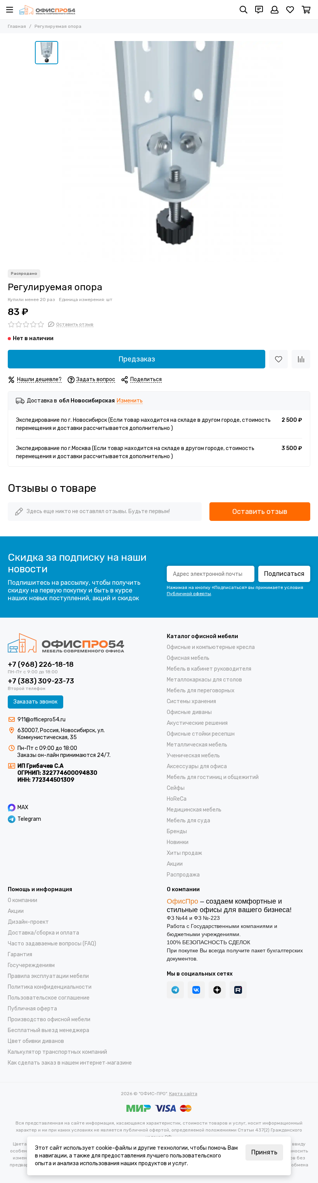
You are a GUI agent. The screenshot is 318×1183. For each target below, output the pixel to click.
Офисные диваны (189, 712)
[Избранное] (278, 359)
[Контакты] (259, 9)
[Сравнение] (301, 359)
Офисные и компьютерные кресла (211, 647)
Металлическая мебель (197, 744)
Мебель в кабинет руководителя (209, 669)
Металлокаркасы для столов (204, 679)
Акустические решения (197, 723)
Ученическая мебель (193, 755)
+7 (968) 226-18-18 (41, 664)
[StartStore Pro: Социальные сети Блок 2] (238, 989)
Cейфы (176, 788)
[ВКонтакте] (196, 989)
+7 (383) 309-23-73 (41, 681)
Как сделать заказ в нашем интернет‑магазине (70, 1063)
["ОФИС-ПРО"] (47, 9)
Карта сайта (183, 1093)
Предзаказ (136, 359)
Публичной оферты (189, 593)
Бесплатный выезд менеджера (48, 1030)
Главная (17, 26)
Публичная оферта (32, 1008)
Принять (264, 1152)
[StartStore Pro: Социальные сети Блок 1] (217, 989)
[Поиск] (243, 9)
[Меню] (9, 9)
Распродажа (183, 874)
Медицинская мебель (194, 809)
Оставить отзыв (259, 511)
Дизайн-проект (28, 922)
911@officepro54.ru (41, 719)
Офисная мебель (188, 658)
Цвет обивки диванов (36, 1041)
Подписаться (284, 573)
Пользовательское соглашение (49, 998)
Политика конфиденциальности (50, 987)
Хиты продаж (184, 853)
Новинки (177, 842)
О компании (22, 900)
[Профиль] (274, 9)
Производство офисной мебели (49, 1019)
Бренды (177, 831)
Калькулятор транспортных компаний (57, 1052)
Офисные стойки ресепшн (201, 734)
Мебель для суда (188, 820)
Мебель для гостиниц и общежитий (213, 777)
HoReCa (177, 799)
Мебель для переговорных (201, 690)
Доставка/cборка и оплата (43, 933)
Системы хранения (191, 701)
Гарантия (20, 954)
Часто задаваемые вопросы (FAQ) (52, 943)
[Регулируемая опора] (172, 151)
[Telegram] (175, 989)
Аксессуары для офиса (197, 766)
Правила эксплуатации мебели (48, 976)
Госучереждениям (31, 965)
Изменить (130, 401)
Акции (175, 864)
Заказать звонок (35, 702)
